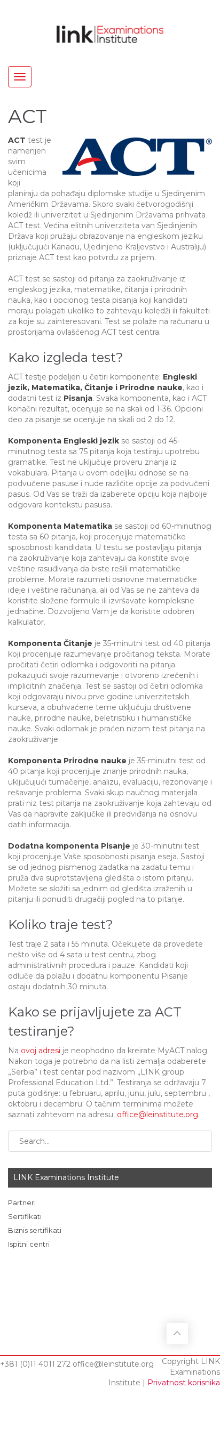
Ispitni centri (29, 1244)
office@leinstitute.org (157, 1114)
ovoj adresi (40, 1050)
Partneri (22, 1202)
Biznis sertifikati (34, 1230)
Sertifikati (25, 1216)
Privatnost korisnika (183, 1382)
